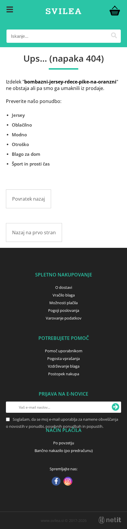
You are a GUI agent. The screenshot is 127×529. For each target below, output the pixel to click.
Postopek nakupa (63, 373)
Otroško (20, 144)
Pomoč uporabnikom (63, 350)
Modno (19, 134)
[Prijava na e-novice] (115, 407)
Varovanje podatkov (64, 318)
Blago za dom (26, 154)
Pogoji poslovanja (63, 310)
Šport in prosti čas (31, 164)
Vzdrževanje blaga (63, 366)
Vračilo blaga (64, 295)
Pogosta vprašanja (63, 358)
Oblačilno (22, 125)
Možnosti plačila (63, 302)
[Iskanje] (114, 36)
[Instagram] (68, 481)
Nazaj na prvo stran (34, 232)
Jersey (18, 115)
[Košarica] (115, 10)
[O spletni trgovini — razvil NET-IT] (110, 520)
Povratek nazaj (28, 199)
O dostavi (63, 287)
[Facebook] (56, 481)
